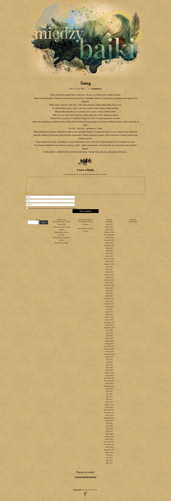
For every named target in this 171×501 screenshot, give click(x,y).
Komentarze (95, 89)
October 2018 (109, 351)
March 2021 (109, 296)
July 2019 (109, 330)
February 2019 (109, 341)
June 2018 (109, 362)
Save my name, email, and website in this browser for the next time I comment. (53, 208)
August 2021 (109, 288)
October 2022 (109, 261)
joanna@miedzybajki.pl (85, 477)
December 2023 (109, 240)
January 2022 (109, 277)
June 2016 (109, 426)
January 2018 (109, 375)
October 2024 (109, 237)
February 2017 (109, 405)
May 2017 (109, 397)
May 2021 (109, 290)
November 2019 (109, 322)
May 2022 (109, 269)
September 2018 (109, 354)
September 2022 (109, 264)
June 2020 (109, 309)
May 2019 (109, 333)
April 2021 (109, 293)
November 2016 (109, 412)
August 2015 (109, 452)
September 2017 (109, 386)
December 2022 (109, 259)
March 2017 (109, 402)
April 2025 (109, 224)
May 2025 (109, 221)
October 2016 (109, 415)
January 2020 (109, 320)
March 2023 (109, 253)
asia (79, 221)
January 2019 (109, 344)
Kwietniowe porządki (61, 243)
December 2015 (109, 442)
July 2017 (109, 391)
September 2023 (109, 245)
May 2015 (109, 460)
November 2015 (109, 444)
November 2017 (109, 381)
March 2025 (109, 227)
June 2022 (109, 267)
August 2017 (109, 389)
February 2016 (109, 436)
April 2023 (109, 251)
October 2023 (109, 243)
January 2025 (109, 229)
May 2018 (109, 365)
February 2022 (109, 275)
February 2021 (109, 298)
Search (38, 219)
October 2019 (109, 325)
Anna (79, 228)
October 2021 (109, 282)
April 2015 (109, 463)
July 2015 (109, 455)
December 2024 (109, 232)
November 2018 (109, 349)
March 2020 (109, 314)
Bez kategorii (133, 221)
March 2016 (109, 434)
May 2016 (109, 428)
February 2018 (109, 373)
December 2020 (109, 304)
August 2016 (109, 420)
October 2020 (109, 306)
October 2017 (109, 383)
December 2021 (109, 280)
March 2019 (109, 338)
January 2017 (109, 407)
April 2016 (109, 431)
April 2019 (109, 335)
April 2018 (109, 367)
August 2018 (109, 357)
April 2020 (109, 312)
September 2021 (109, 285)
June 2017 (109, 394)
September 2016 (109, 418)
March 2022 (109, 272)
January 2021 (109, 301)
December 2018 (109, 346)
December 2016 (109, 410)
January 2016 (109, 439)
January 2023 (109, 256)
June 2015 (109, 458)
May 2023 (109, 248)
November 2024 (109, 235)
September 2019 (109, 328)
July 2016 (109, 423)
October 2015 (109, 447)
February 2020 (109, 317)
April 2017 (109, 399)
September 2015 (109, 450)
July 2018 (109, 359)
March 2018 (109, 370)
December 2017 (109, 378)
